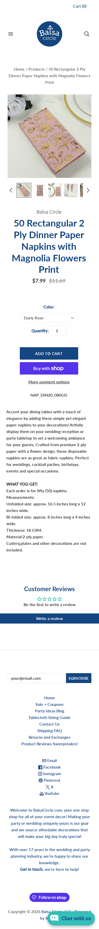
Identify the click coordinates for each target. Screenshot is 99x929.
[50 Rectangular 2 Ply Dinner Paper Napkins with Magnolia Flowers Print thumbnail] (23, 190)
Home (19, 69)
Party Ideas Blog (49, 710)
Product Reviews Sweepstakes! (49, 743)
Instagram (51, 773)
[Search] (86, 33)
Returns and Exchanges (49, 737)
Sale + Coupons (49, 704)
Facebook (51, 767)
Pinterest (51, 780)
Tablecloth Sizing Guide (49, 717)
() (79, 6)
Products (36, 69)
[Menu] (11, 34)
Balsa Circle (49, 212)
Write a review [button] (49, 618)
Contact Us (49, 723)
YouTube (51, 793)
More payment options (49, 381)
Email (51, 760)
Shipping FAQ (49, 730)
